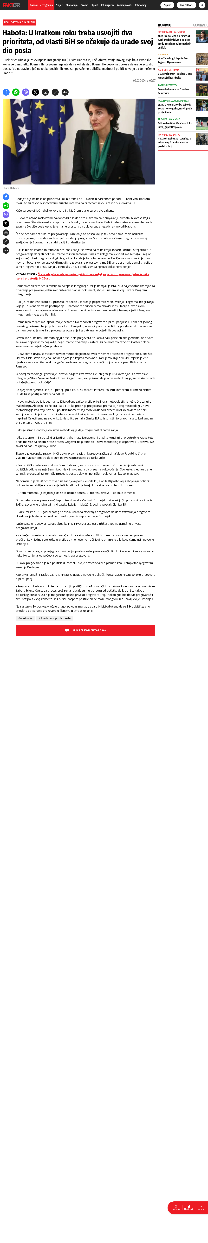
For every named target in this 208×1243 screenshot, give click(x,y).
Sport (94, 5)
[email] (45, 92)
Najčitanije (189, 1209)
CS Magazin (107, 5)
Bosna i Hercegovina (41, 5)
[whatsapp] (16, 92)
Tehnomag (140, 5)
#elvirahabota (25, 618)
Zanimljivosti (124, 5)
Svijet (59, 5)
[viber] (25, 92)
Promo (84, 5)
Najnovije (176, 1209)
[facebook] (6, 92)
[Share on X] (35, 92)
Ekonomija (72, 5)
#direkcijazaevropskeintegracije (54, 618)
